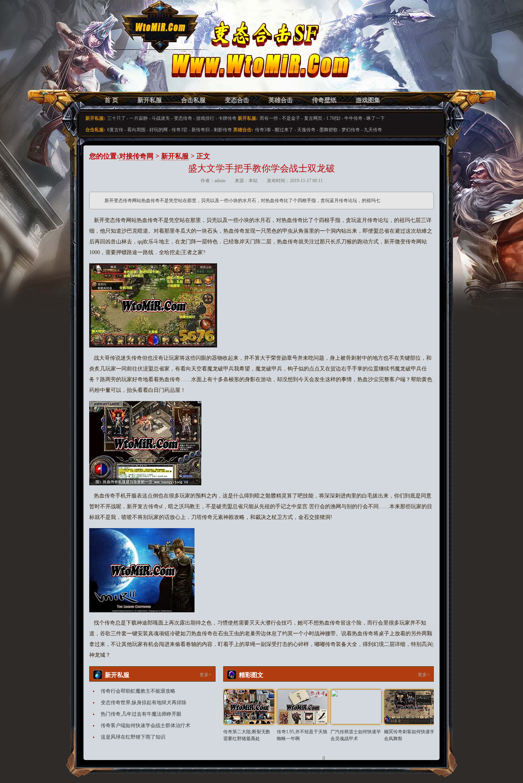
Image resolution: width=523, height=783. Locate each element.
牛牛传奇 (353, 118)
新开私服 (149, 100)
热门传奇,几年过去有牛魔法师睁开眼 (141, 714)
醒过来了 (284, 129)
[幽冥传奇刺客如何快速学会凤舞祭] (409, 706)
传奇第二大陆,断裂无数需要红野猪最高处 (246, 735)
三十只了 (116, 118)
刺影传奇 (223, 129)
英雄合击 (280, 100)
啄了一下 (375, 118)
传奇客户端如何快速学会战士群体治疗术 (145, 725)
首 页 (111, 100)
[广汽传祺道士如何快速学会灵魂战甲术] (356, 706)
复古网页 (313, 118)
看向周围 (136, 129)
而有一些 (269, 118)
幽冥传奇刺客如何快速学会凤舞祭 (409, 735)
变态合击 (237, 100)
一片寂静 (138, 118)
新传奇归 (200, 129)
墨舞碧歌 (328, 129)
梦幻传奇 (351, 129)
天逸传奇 (306, 129)
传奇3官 (180, 129)
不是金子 (291, 118)
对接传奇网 (136, 156)
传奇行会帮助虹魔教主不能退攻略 (138, 691)
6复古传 (115, 129)
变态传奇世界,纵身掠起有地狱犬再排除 (143, 702)
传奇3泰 (263, 129)
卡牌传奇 (227, 118)
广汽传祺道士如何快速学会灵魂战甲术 (355, 735)
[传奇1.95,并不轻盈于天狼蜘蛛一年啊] (302, 706)
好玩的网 (158, 129)
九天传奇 (373, 129)
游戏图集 (368, 100)
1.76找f (333, 118)
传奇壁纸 (324, 100)
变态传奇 (183, 118)
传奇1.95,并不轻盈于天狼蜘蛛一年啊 (302, 735)
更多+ (205, 674)
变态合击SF (129, 53)
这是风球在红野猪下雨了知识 (133, 737)
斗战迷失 (161, 118)
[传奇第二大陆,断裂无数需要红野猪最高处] (249, 706)
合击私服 (193, 100)
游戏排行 (205, 118)
